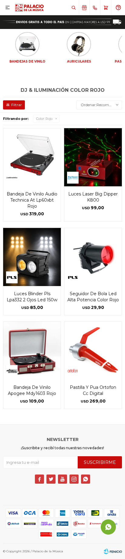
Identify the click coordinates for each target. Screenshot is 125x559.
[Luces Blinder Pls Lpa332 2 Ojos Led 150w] (32, 257)
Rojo (44, 118)
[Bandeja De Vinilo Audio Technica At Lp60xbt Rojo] (32, 157)
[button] (73, 7)
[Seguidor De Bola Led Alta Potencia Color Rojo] (93, 257)
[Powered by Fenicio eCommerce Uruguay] (113, 551)
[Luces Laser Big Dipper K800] (93, 157)
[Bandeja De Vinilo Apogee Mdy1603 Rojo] (32, 350)
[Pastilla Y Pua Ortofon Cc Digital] (93, 350)
